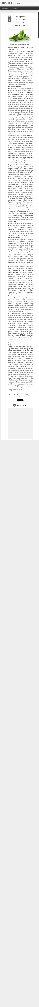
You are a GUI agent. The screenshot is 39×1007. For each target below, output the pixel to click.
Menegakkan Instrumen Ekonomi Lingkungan (20, 21)
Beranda (14, 8)
